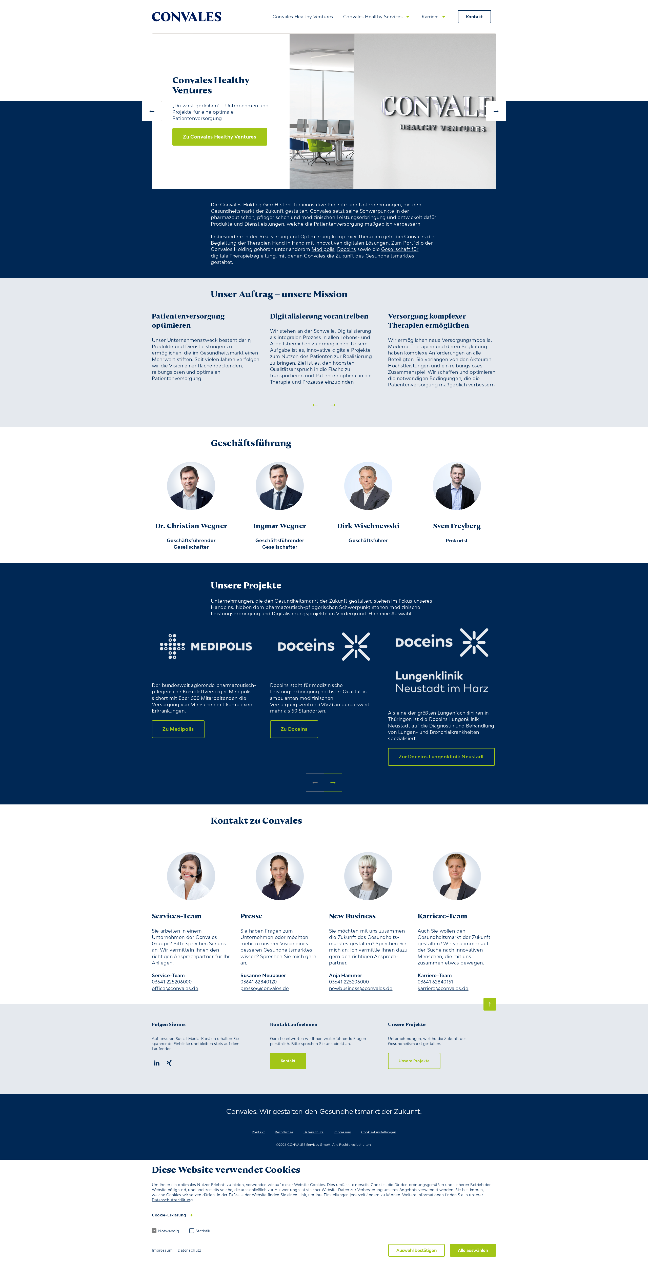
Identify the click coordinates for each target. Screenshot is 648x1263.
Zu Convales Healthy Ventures (219, 137)
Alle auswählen (473, 1250)
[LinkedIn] (157, 1063)
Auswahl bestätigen (416, 1250)
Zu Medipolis (178, 729)
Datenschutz (313, 1132)
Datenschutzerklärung (172, 1200)
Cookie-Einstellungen (378, 1132)
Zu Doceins (294, 729)
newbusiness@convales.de (361, 988)
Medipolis (323, 249)
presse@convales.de (264, 988)
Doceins (346, 249)
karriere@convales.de (443, 988)
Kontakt (474, 16)
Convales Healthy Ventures (303, 16)
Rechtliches (284, 1132)
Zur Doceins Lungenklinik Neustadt (441, 756)
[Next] (496, 111)
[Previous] (152, 111)
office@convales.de (175, 988)
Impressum (342, 1132)
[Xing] (169, 1063)
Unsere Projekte (414, 1061)
